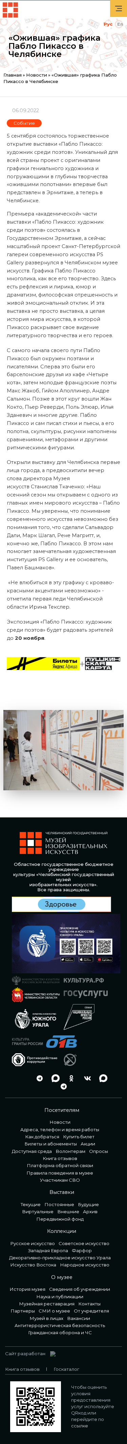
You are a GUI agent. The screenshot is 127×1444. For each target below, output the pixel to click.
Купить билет (78, 1136)
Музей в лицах (46, 1318)
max (54, 1078)
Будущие (88, 1204)
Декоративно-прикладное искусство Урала (60, 1257)
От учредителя (91, 1311)
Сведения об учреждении (79, 1289)
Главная (12, 75)
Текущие (31, 1204)
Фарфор (82, 1250)
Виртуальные (38, 1211)
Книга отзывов (60, 1158)
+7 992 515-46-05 (22, 1078)
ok (70, 1078)
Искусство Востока (33, 1264)
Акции (88, 1143)
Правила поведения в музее (59, 1173)
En (120, 24)
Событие (24, 123)
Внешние (68, 1211)
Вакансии (78, 1318)
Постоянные (59, 1204)
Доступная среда (32, 1151)
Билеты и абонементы (50, 1143)
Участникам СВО (60, 1180)
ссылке (79, 1425)
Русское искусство (32, 1243)
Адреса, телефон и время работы (59, 1129)
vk (86, 1078)
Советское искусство (84, 1243)
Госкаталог (66, 1369)
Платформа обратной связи (60, 1165)
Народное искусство (84, 1264)
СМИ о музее (54, 1311)
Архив (90, 1211)
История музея (27, 1289)
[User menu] (118, 8)
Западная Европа (48, 1250)
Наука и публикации (59, 1296)
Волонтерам (70, 1151)
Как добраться (42, 1136)
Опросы (98, 1151)
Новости (36, 75)
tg (38, 1078)
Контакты (89, 1303)
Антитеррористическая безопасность (60, 1325)
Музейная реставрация (47, 1303)
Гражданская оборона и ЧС (60, 1332)
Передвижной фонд (60, 1219)
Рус (108, 24)
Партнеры (22, 1311)
